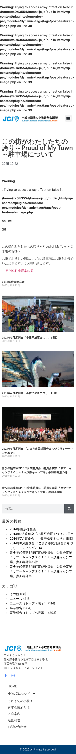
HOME (12, 686)
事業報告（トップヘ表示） (28, 613)
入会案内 (14, 714)
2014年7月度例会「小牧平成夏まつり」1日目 (30, 393)
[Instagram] (13, 675)
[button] (68, 118)
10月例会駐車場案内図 (18, 271)
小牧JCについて (19, 693)
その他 (14, 594)
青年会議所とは (19, 707)
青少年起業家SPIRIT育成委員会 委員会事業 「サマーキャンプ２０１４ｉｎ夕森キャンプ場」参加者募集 (41, 571)
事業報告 (16, 608)
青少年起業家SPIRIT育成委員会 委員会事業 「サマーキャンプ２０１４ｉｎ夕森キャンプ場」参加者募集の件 (41, 557)
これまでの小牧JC (21, 701)
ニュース (16, 599)
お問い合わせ (17, 726)
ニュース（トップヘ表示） (28, 603)
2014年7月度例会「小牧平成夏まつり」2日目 (30, 337)
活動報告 (14, 720)
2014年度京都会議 (13, 281)
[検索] (69, 508)
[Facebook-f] (5, 675)
